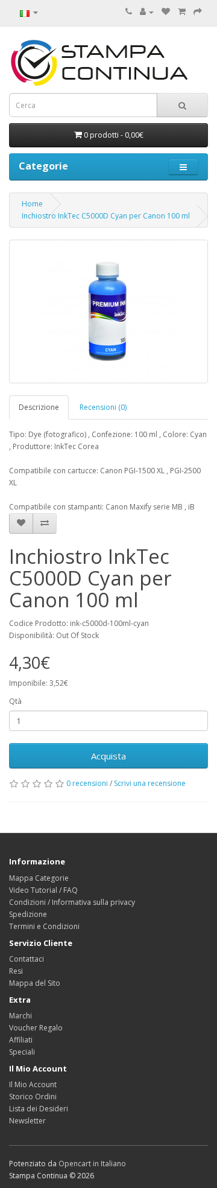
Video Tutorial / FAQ (43, 890)
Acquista (108, 756)
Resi (16, 971)
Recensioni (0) (103, 407)
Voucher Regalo (36, 1028)
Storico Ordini (33, 1096)
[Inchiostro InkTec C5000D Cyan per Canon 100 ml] (108, 311)
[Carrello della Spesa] (182, 12)
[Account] (147, 12)
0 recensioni (87, 783)
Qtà (15, 701)
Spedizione (28, 914)
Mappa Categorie (39, 878)
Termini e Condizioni (44, 926)
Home (32, 204)
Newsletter (27, 1121)
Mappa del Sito (34, 983)
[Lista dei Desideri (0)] (166, 12)
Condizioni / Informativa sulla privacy (72, 902)
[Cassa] (197, 12)
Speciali (22, 1052)
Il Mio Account (33, 1084)
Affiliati (21, 1040)
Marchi (20, 1016)
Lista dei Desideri (38, 1108)
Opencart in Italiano (92, 1163)
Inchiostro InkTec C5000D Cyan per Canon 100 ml (106, 216)
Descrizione (39, 407)
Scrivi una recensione (150, 783)
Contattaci (26, 959)
